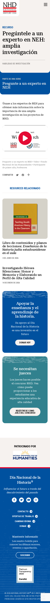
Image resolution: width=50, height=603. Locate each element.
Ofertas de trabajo (23, 516)
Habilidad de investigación (16, 63)
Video (36, 162)
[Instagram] (35, 500)
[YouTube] (28, 500)
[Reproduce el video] (25, 138)
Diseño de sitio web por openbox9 (30, 599)
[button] (46, 4)
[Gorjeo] (21, 500)
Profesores (22, 167)
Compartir (7, 175)
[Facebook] (14, 500)
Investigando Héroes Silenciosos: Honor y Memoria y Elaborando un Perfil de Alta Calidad (22, 273)
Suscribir (25, 555)
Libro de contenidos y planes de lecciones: (24, 248)
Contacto (23, 511)
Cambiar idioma (23, 521)
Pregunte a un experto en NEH (24, 85)
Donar (23, 526)
